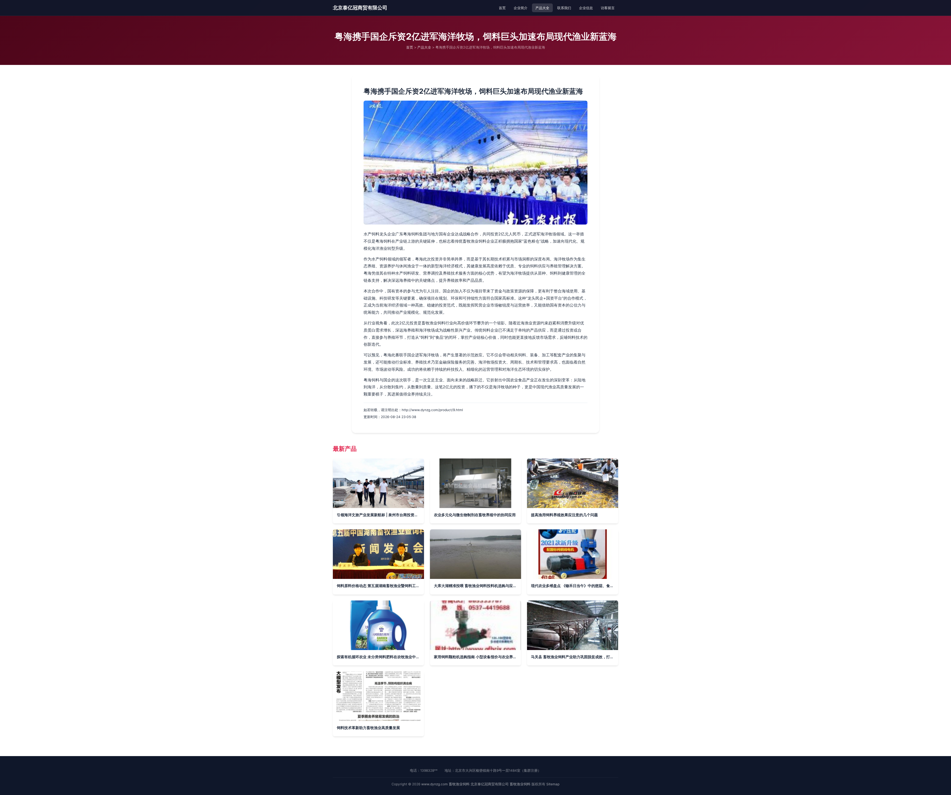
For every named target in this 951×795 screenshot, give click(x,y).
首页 (502, 8)
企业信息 (586, 8)
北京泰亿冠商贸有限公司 (360, 8)
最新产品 (345, 448)
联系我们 (564, 8)
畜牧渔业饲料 (459, 784)
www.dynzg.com (434, 784)
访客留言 (608, 8)
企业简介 (521, 8)
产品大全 (542, 8)
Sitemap (552, 784)
